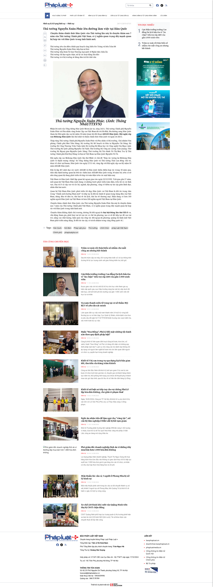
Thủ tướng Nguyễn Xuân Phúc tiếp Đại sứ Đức (69, 49)
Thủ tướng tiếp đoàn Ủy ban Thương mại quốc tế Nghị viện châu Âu (79, 52)
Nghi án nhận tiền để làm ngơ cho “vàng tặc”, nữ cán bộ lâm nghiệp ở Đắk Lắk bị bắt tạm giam (105, 419)
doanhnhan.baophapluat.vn (157, 544)
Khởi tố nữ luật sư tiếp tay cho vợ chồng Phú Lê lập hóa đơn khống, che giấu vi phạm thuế (105, 390)
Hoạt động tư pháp (59, 16)
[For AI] (45, 55)
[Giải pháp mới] (116, 584)
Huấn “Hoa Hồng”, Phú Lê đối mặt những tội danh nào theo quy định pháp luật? (106, 333)
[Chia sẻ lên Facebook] (45, 45)
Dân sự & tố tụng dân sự (120, 16)
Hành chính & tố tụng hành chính (144, 16)
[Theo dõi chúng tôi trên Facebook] (157, 5)
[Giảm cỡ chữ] (45, 34)
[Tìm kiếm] (150, 5)
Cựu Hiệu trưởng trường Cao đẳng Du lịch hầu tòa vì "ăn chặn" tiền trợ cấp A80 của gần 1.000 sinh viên (105, 277)
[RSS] (65, 545)
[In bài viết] (45, 60)
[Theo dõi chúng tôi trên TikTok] (162, 5)
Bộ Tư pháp (151, 563)
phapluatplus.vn (71, 232)
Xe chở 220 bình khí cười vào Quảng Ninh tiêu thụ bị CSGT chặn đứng (104, 506)
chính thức (104, 228)
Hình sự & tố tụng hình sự (97, 16)
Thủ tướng (93, 228)
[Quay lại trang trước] (45, 65)
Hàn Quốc (57, 228)
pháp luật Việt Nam (120, 228)
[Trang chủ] (61, 538)
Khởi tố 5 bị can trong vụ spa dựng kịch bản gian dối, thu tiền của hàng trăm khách (105, 362)
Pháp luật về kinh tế (77, 16)
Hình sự (71, 23)
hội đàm (67, 228)
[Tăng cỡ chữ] (45, 40)
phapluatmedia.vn (153, 547)
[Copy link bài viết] (45, 50)
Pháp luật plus (80, 228)
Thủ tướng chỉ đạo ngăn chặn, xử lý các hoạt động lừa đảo (74, 54)
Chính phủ (57, 232)
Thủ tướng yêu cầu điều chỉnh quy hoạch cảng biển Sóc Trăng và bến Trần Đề (83, 46)
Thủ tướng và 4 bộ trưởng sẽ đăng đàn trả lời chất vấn (73, 57)
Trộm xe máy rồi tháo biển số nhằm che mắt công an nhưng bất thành (103, 249)
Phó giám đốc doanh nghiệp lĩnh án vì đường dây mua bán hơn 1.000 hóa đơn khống (106, 448)
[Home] (47, 15)
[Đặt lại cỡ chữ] (45, 37)
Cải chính (163, 16)
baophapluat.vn (152, 540)
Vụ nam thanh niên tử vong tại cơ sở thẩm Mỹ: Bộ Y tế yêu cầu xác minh (104, 304)
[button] (166, 5)
